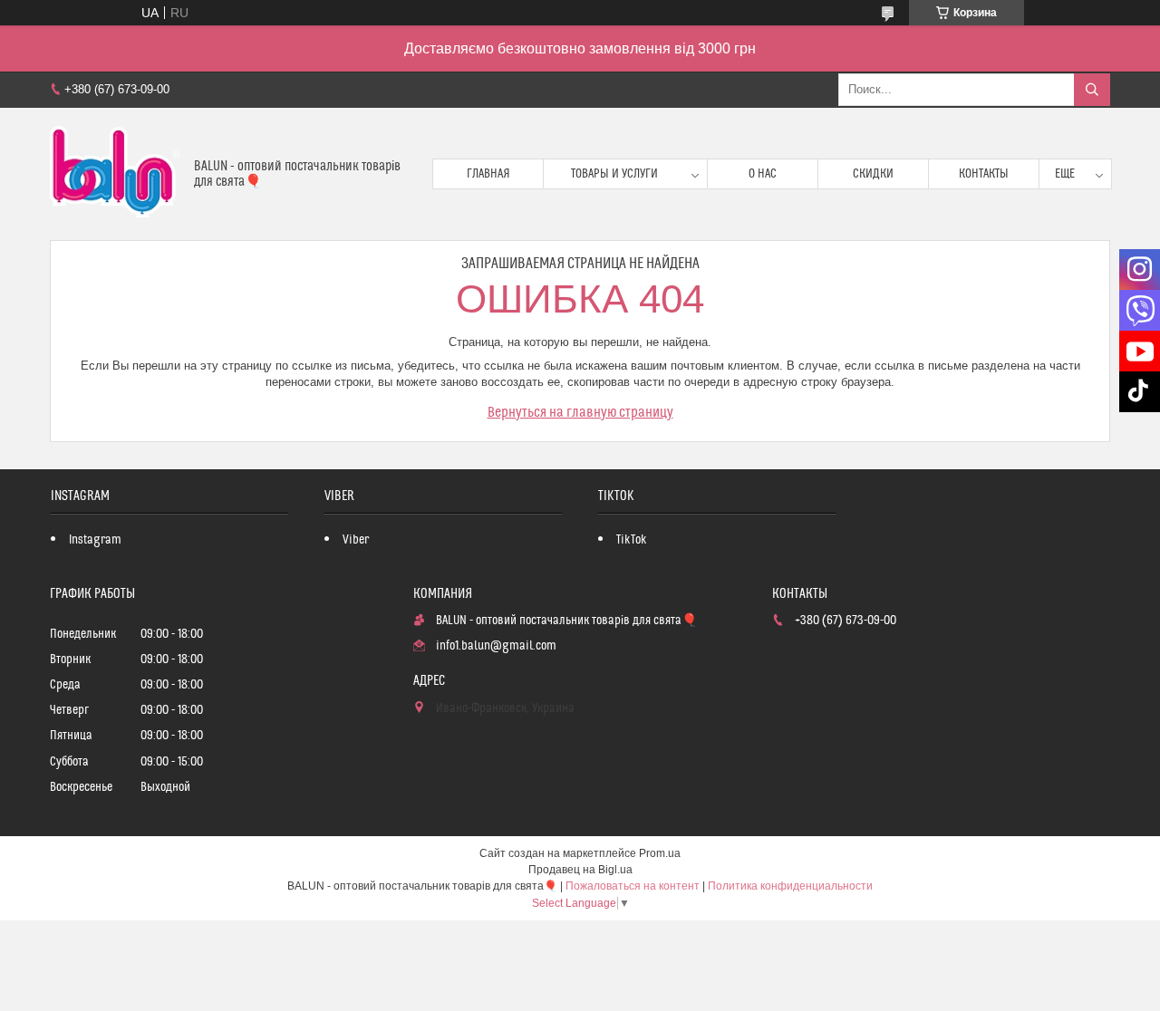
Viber (356, 540)
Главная (488, 174)
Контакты (984, 174)
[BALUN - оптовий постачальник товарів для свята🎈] (115, 174)
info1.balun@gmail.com (496, 646)
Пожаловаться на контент (633, 886)
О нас (763, 174)
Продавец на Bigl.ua (580, 869)
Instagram (95, 540)
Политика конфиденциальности (790, 886)
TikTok (631, 540)
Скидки (873, 174)
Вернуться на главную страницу (580, 412)
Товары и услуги (614, 174)
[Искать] (1092, 89)
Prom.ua (660, 853)
